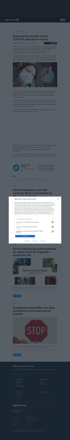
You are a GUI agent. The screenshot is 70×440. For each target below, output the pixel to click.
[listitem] (35, 219)
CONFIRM (25, 236)
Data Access (35, 241)
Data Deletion (27, 241)
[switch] (52, 222)
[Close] (58, 199)
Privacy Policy (43, 241)
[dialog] (35, 220)
